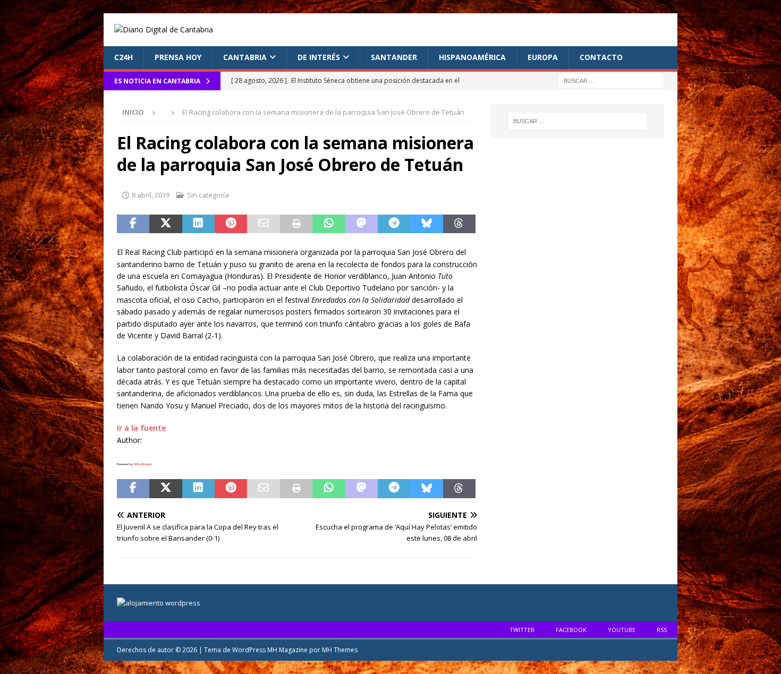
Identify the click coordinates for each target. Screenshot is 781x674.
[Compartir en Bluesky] (426, 224)
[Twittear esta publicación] (165, 224)
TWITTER (522, 630)
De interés (319, 57)
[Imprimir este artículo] (296, 224)
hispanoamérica (472, 57)
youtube (621, 630)
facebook (571, 630)
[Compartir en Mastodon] (361, 224)
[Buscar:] (611, 80)
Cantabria (245, 57)
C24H (123, 57)
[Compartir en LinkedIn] (198, 224)
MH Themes (340, 649)
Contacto (601, 57)
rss (662, 630)
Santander (394, 57)
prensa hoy (178, 57)
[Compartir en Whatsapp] (328, 224)
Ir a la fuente (141, 428)
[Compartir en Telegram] (394, 224)
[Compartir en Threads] (459, 224)
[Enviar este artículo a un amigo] (263, 224)
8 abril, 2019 (150, 195)
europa (543, 57)
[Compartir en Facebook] (133, 224)
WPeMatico (143, 464)
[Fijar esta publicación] (231, 224)
